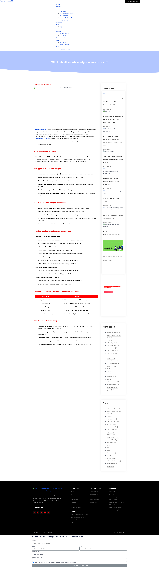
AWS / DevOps (64, 15)
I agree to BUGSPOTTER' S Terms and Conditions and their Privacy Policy (55, 563)
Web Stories (63, 42)
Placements (59, 22)
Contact (58, 31)
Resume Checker (61, 38)
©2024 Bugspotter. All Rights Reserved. (42, 532)
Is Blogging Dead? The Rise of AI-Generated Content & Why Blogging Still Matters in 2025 (113, 119)
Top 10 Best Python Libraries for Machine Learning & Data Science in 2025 (113, 159)
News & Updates (64, 44)
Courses (58, 7)
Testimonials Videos (65, 49)
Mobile (82, 546)
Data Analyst (63, 11)
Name (34, 540)
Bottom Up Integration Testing (112, 256)
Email (34, 546)
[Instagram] (34, 512)
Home (58, 4)
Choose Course (37, 551)
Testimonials (60, 47)
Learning (62, 29)
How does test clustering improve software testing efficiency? (111, 181)
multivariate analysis (43, 138)
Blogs (57, 24)
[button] (132, 1)
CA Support (63, 36)
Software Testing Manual (67, 13)
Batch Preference (37, 557)
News (57, 40)
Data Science (63, 9)
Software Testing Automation (68, 18)
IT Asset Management (66, 20)
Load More (109, 266)
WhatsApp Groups (65, 33)
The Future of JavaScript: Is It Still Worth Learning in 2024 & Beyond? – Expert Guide (113, 102)
